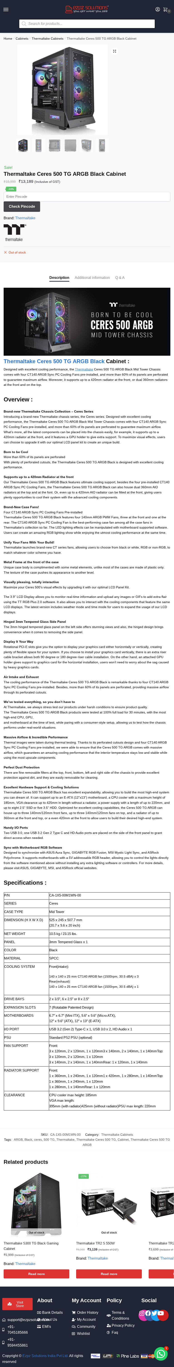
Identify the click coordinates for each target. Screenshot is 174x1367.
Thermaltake (25, 218)
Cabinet (123, 1139)
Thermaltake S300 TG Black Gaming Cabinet (31, 1246)
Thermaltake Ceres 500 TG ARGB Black (54, 361)
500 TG (49, 1139)
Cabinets (22, 38)
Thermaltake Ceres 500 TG (96, 1139)
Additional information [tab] (92, 278)
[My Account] (157, 10)
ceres (38, 1139)
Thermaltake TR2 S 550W (95, 1243)
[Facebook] (150, 1315)
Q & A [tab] (120, 278)
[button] (114, 51)
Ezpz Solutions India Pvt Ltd (45, 1356)
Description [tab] (59, 278)
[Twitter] (156, 1315)
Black (28, 1139)
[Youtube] (163, 1315)
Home (8, 38)
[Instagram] (144, 1315)
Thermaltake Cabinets (47, 38)
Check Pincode (22, 206)
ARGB (18, 1139)
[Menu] (10, 9)
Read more (36, 1274)
